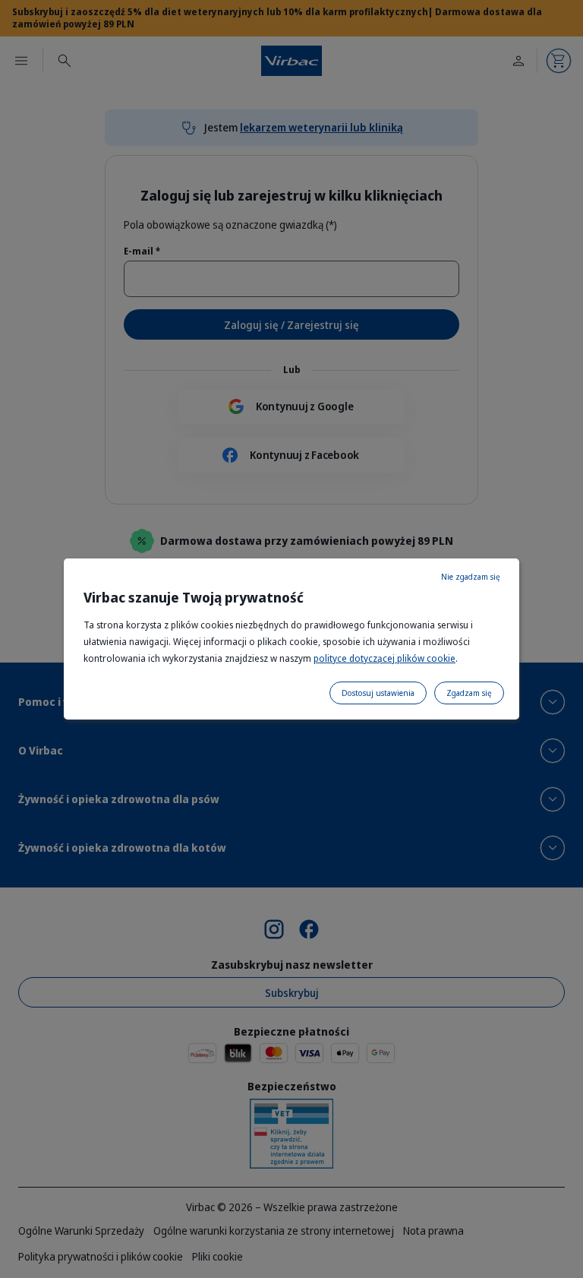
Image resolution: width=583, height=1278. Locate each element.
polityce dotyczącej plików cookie (384, 658)
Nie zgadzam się (470, 576)
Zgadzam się (469, 693)
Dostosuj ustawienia (378, 693)
